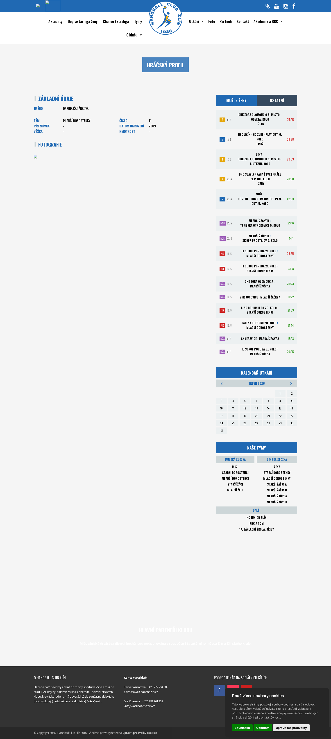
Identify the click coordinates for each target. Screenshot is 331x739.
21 (268, 416)
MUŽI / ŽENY (236, 100)
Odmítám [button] (263, 728)
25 (233, 423)
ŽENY (277, 466)
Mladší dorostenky (276, 478)
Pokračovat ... (94, 701)
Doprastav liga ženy (82, 21)
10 (221, 408)
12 (245, 408)
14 (268, 408)
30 (291, 423)
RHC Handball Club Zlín (228, 667)
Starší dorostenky (276, 472)
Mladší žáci (235, 490)
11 (233, 408)
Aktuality (55, 21)
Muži (235, 466)
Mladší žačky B (277, 501)
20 (256, 416)
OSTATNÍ (277, 100)
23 (291, 416)
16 (292, 408)
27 (256, 423)
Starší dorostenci (235, 472)
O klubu (131, 35)
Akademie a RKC (266, 21)
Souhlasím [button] (242, 728)
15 (280, 408)
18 (233, 416)
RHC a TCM (256, 523)
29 (280, 423)
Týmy (138, 21)
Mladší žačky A (277, 496)
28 (268, 423)
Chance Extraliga (116, 21)
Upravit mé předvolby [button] (291, 728)
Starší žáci (235, 484)
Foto (211, 21)
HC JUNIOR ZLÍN (257, 517)
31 (221, 430)
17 (221, 416)
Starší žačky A (277, 484)
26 (244, 423)
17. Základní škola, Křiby (256, 529)
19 (245, 416)
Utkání (194, 21)
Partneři (226, 21)
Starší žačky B (277, 490)
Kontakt (243, 21)
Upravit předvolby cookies (139, 733)
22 (280, 416)
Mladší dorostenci (235, 478)
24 (221, 423)
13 (257, 408)
